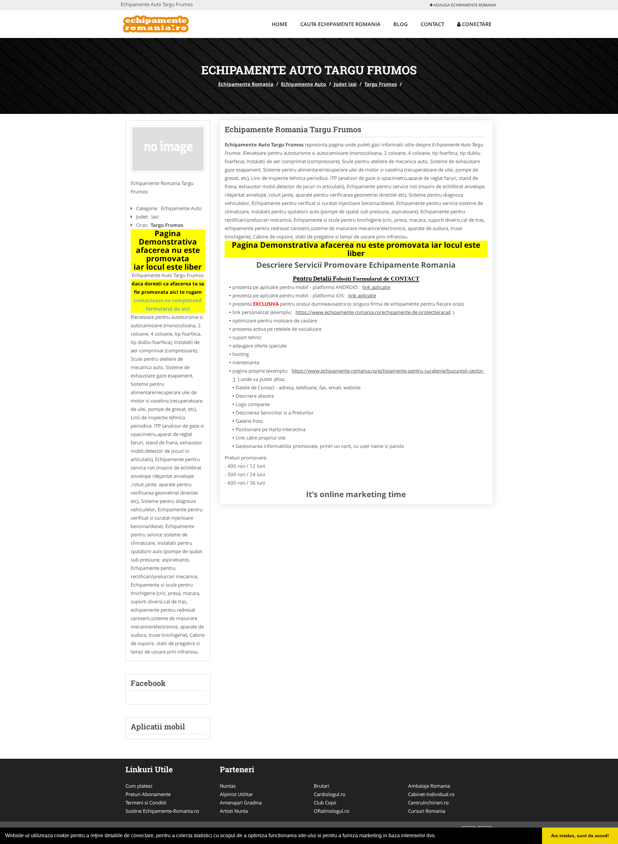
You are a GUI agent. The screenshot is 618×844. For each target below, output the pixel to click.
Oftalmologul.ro (331, 811)
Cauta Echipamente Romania (340, 24)
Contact (432, 24)
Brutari (321, 786)
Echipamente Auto (303, 84)
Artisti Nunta (234, 811)
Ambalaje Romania (429, 786)
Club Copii (325, 802)
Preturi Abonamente (148, 794)
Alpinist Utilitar (236, 794)
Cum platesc (139, 786)
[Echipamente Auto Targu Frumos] (168, 148)
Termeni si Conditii (146, 802)
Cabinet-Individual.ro (431, 794)
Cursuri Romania (426, 811)
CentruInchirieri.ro (428, 802)
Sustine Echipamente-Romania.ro (162, 811)
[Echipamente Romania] (163, 23)
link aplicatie (376, 287)
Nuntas (228, 786)
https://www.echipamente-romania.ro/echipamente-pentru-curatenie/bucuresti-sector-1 (359, 374)
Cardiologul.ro (329, 794)
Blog (400, 24)
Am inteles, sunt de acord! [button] (580, 835)
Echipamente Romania (245, 84)
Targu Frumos (380, 84)
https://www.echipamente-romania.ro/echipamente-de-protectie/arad (373, 312)
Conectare (476, 24)
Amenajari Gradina (241, 802)
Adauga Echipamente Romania (464, 5)
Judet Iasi (345, 84)
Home (279, 24)
